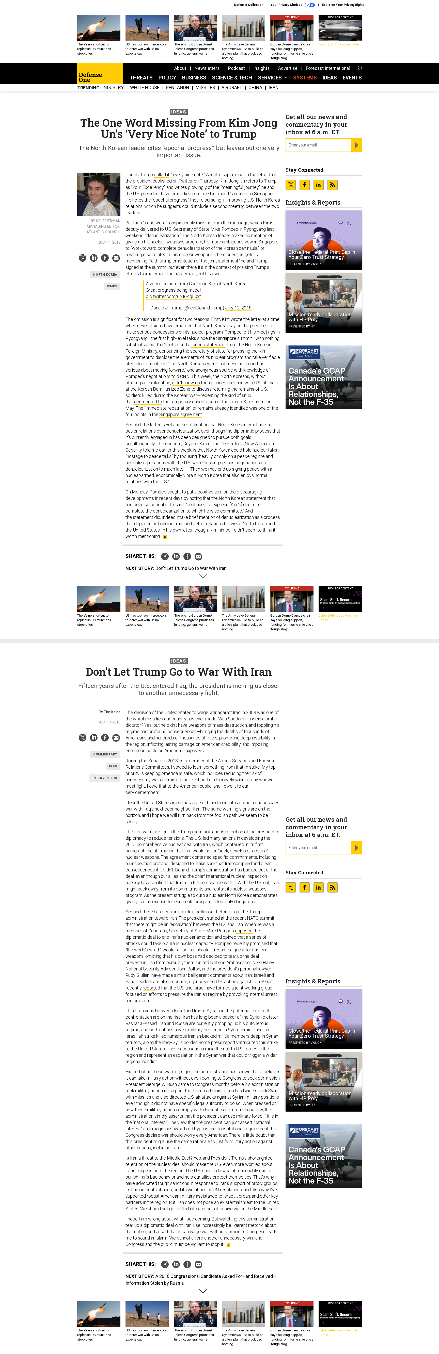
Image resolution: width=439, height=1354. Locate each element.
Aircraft (232, 87)
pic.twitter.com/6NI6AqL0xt (173, 296)
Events (352, 78)
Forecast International (328, 68)
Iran (274, 87)
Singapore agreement (180, 414)
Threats (141, 78)
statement (143, 517)
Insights (261, 68)
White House (145, 87)
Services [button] (270, 78)
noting (196, 498)
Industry (113, 87)
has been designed (191, 437)
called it (161, 174)
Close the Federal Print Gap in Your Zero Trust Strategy (322, 254)
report (149, 987)
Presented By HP (302, 326)
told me (150, 450)
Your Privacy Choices (287, 5)
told (175, 376)
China (255, 87)
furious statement (208, 344)
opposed (244, 930)
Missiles (205, 87)
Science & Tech (232, 78)
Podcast (236, 68)
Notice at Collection (248, 5)
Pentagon (177, 87)
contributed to (148, 401)
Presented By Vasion (305, 264)
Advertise (287, 68)
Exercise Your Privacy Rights (343, 5)
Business (194, 78)
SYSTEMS (305, 78)
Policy (167, 78)
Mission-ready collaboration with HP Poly (320, 317)
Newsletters (207, 68)
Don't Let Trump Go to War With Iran (191, 568)
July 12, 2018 (238, 307)
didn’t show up (186, 382)
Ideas (330, 78)
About (180, 68)
